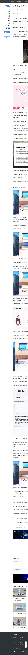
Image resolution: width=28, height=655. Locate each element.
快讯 (9, 13)
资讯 (9, 16)
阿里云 (24, 651)
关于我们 (22, 640)
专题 (9, 23)
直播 (9, 18)
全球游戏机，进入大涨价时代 (19, 627)
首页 (9, 11)
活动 (9, 25)
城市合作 (14, 637)
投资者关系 (15, 644)
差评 (14, 9)
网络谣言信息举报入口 (17, 648)
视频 (9, 20)
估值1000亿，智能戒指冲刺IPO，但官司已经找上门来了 (19, 599)
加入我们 (22, 644)
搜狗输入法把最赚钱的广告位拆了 (19, 613)
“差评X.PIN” (25, 523)
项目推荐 (14, 640)
